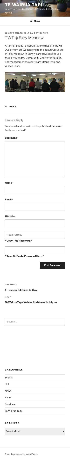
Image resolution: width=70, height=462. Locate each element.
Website (10, 216)
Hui (7, 384)
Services (10, 404)
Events (9, 377)
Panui (8, 397)
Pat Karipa (41, 33)
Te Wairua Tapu (24, 4)
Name (9, 182)
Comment (11, 137)
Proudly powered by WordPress (21, 454)
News (12, 106)
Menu (37, 21)
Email (9, 199)
